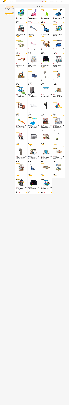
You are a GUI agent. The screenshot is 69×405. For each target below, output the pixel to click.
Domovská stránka (7, 3)
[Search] (45, 1)
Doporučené (62, 4)
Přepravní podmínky (8, 9)
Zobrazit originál (39, 6)
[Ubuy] (4, 1)
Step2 (26, 17)
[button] (51, 1)
